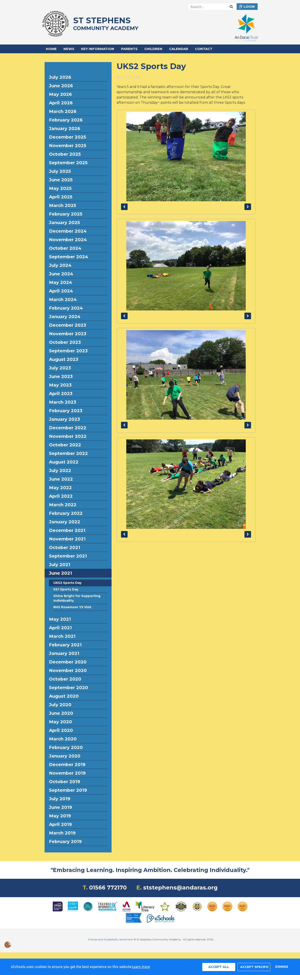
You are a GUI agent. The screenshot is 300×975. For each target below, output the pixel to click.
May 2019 (60, 815)
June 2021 (60, 573)
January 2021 (64, 653)
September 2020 (68, 687)
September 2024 (68, 256)
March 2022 (62, 504)
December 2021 (67, 530)
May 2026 (60, 94)
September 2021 (68, 556)
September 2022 (68, 453)
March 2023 (62, 402)
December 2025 (67, 137)
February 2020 (66, 747)
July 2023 (60, 368)
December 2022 (67, 427)
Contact (203, 49)
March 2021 (62, 636)
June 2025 (61, 179)
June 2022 (61, 479)
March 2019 (62, 833)
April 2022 (61, 496)
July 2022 (60, 470)
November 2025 (67, 145)
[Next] (247, 206)
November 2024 (68, 239)
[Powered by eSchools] (160, 918)
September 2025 (68, 162)
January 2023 (64, 419)
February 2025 (65, 214)
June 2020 (61, 713)
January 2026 (64, 128)
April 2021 (60, 627)
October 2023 (65, 342)
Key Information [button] (97, 49)
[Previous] (124, 206)
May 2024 (60, 282)
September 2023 (68, 350)
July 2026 (60, 77)
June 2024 (61, 273)
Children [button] (153, 49)
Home (51, 49)
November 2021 (67, 539)
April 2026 (61, 102)
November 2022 (68, 436)
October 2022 (65, 444)
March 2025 (62, 205)
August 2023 (63, 359)
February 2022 (66, 513)
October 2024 (65, 248)
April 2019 (60, 824)
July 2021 (59, 564)
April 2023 (60, 393)
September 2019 (68, 790)
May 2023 (60, 385)
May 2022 (60, 487)
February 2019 (65, 841)
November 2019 (67, 773)
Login (249, 6)
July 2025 (60, 171)
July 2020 (60, 704)
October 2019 (64, 781)
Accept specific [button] (254, 967)
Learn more (141, 967)
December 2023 (67, 325)
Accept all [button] (218, 967)
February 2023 (65, 410)
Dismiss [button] (281, 966)
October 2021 (64, 547)
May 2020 (60, 721)
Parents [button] (129, 49)
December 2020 (68, 662)
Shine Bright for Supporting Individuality (76, 598)
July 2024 (60, 265)
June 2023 (61, 376)
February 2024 (66, 308)
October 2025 (65, 154)
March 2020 (63, 738)
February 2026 (66, 120)
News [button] (68, 49)
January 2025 (64, 222)
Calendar (178, 49)
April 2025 (60, 197)
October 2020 (65, 679)
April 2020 (61, 730)
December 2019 (67, 764)
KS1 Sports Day (65, 589)
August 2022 (63, 462)
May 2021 (60, 619)
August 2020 (64, 696)
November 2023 (67, 333)
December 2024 (68, 231)
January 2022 (64, 521)
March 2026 (62, 111)
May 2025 (60, 188)
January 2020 (64, 756)
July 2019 (59, 798)
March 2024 (63, 299)
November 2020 (68, 670)
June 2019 (60, 807)
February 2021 (65, 644)
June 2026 (61, 85)
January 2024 (64, 316)
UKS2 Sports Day (67, 583)
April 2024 (61, 291)
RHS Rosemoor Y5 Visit (72, 607)
